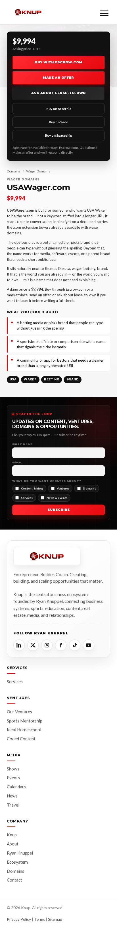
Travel (13, 804)
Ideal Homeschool (24, 729)
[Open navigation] (104, 12)
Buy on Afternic (58, 109)
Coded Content (21, 738)
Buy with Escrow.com (58, 62)
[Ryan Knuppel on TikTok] (74, 645)
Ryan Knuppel (20, 852)
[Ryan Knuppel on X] (33, 645)
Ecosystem (17, 862)
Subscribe (58, 510)
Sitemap (55, 919)
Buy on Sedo (58, 122)
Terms (39, 919)
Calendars (16, 786)
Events (13, 777)
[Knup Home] (28, 12)
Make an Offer (58, 78)
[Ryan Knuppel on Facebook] (60, 645)
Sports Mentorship (24, 720)
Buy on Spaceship (58, 135)
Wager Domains (38, 171)
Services (15, 681)
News (12, 795)
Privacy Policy (19, 919)
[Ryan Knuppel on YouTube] (88, 645)
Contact (14, 879)
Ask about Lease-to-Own (58, 93)
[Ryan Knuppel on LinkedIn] (19, 645)
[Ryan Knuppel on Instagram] (47, 645)
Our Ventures (19, 711)
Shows (13, 768)
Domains (13, 171)
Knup (12, 834)
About (12, 843)
